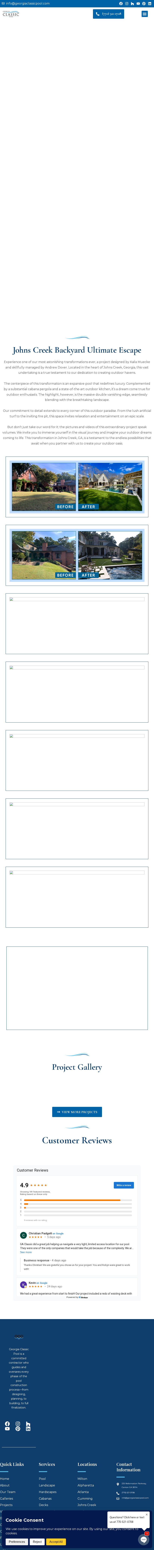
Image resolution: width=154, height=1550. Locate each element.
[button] (145, 14)
